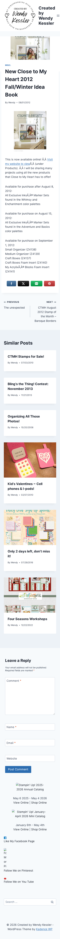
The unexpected (14, 305)
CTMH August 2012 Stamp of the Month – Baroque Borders (45, 311)
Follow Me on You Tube (19, 881)
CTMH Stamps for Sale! (26, 356)
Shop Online (39, 802)
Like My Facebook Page (19, 841)
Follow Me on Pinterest (18, 870)
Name (11, 727)
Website (12, 758)
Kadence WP (44, 929)
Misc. (8, 65)
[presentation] (30, 460)
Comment (14, 680)
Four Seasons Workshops (27, 619)
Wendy (11, 102)
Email (11, 742)
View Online (21, 802)
